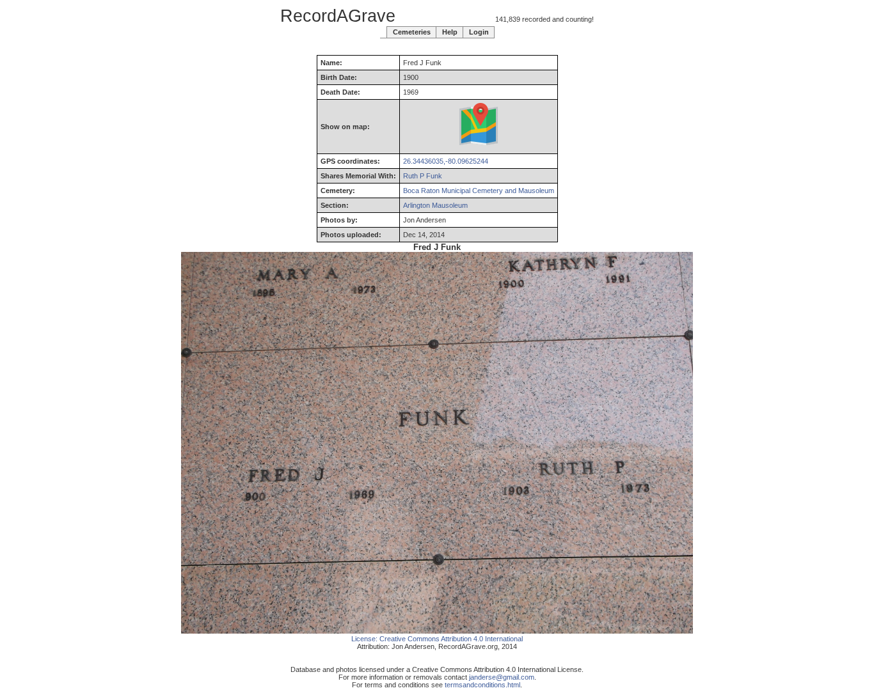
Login (479, 32)
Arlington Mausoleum (435, 205)
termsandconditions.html (482, 685)
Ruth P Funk (422, 176)
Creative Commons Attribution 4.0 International (451, 639)
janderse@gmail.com (501, 677)
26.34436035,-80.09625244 (445, 161)
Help (449, 32)
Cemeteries (412, 32)
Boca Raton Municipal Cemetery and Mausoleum (478, 190)
